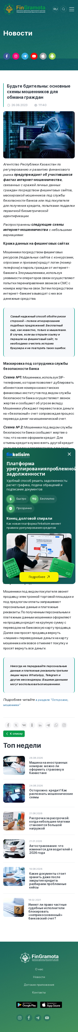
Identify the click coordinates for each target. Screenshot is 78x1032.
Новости (39, 977)
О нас (39, 969)
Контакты (39, 992)
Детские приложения (39, 984)
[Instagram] (64, 725)
